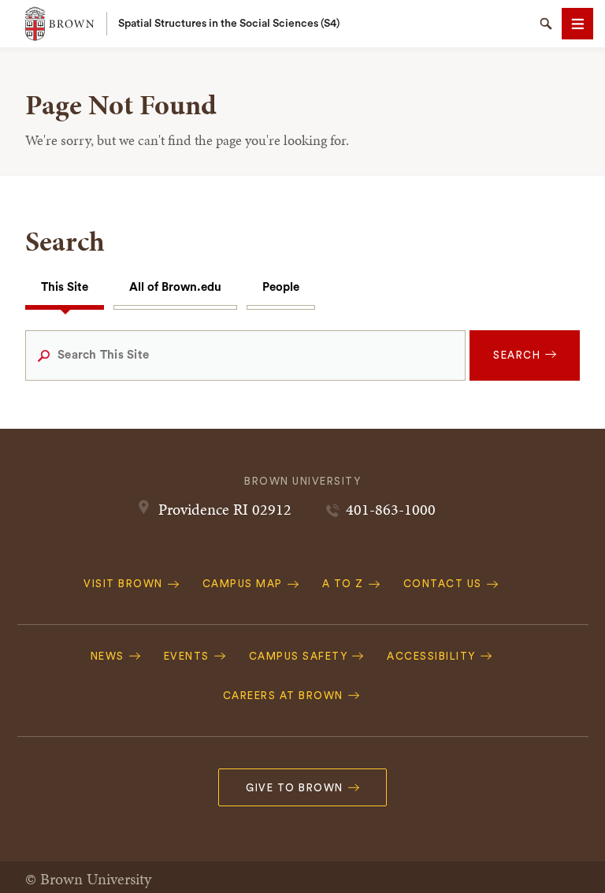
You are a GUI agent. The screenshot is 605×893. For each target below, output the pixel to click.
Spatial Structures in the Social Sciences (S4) (229, 23)
